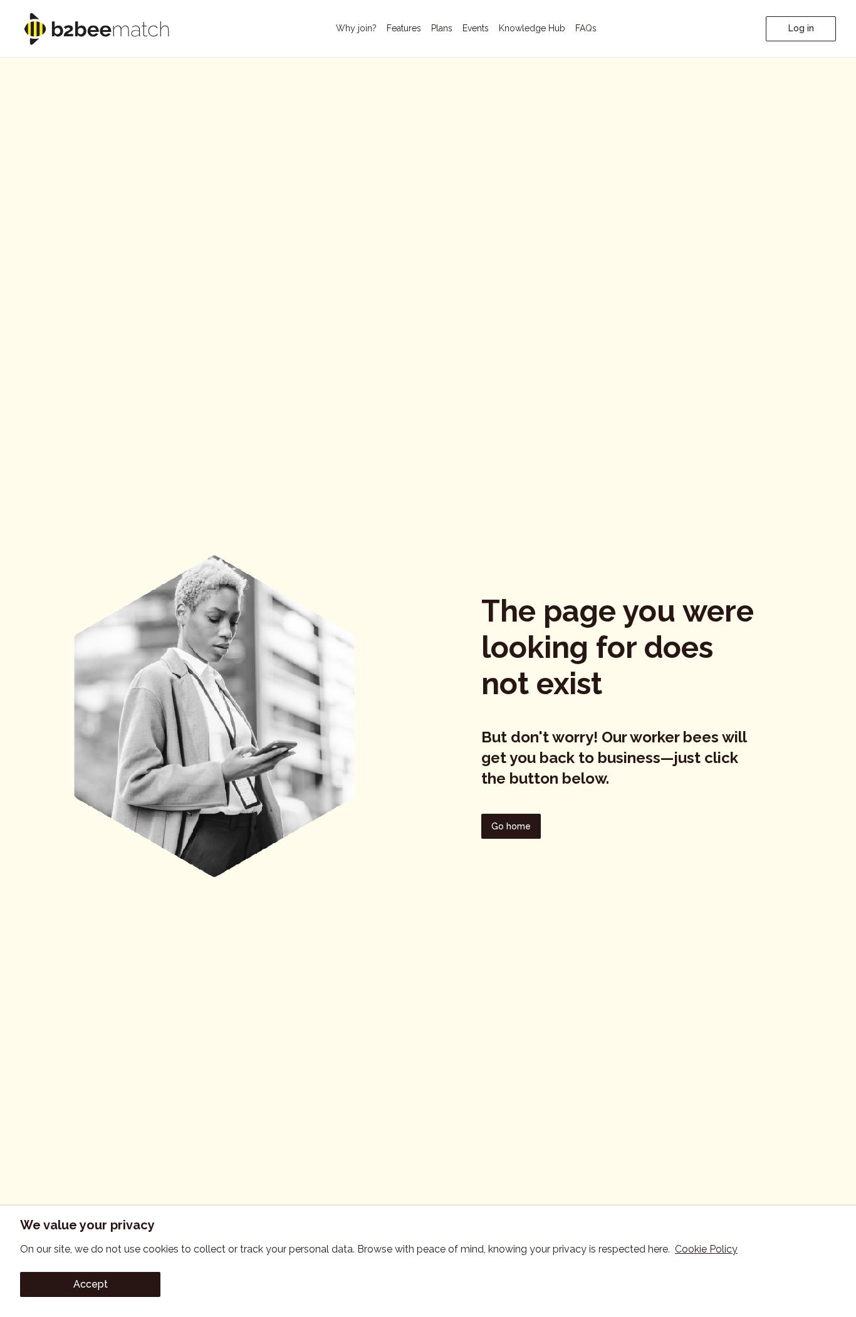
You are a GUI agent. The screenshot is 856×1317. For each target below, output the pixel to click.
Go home (511, 826)
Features (404, 28)
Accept (90, 1284)
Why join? (356, 28)
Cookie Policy (706, 1249)
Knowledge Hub (532, 28)
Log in (801, 28)
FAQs (586, 28)
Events (475, 28)
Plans (441, 28)
